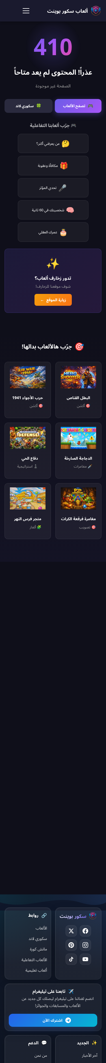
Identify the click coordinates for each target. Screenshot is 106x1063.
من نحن (40, 1055)
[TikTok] (71, 959)
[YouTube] (85, 959)
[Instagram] (85, 945)
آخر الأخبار (89, 1055)
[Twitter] (71, 931)
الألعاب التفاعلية (34, 959)
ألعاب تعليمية (36, 970)
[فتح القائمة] (26, 11)
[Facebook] (85, 931)
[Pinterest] (71, 945)
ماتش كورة (38, 949)
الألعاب (41, 928)
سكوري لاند (38, 938)
